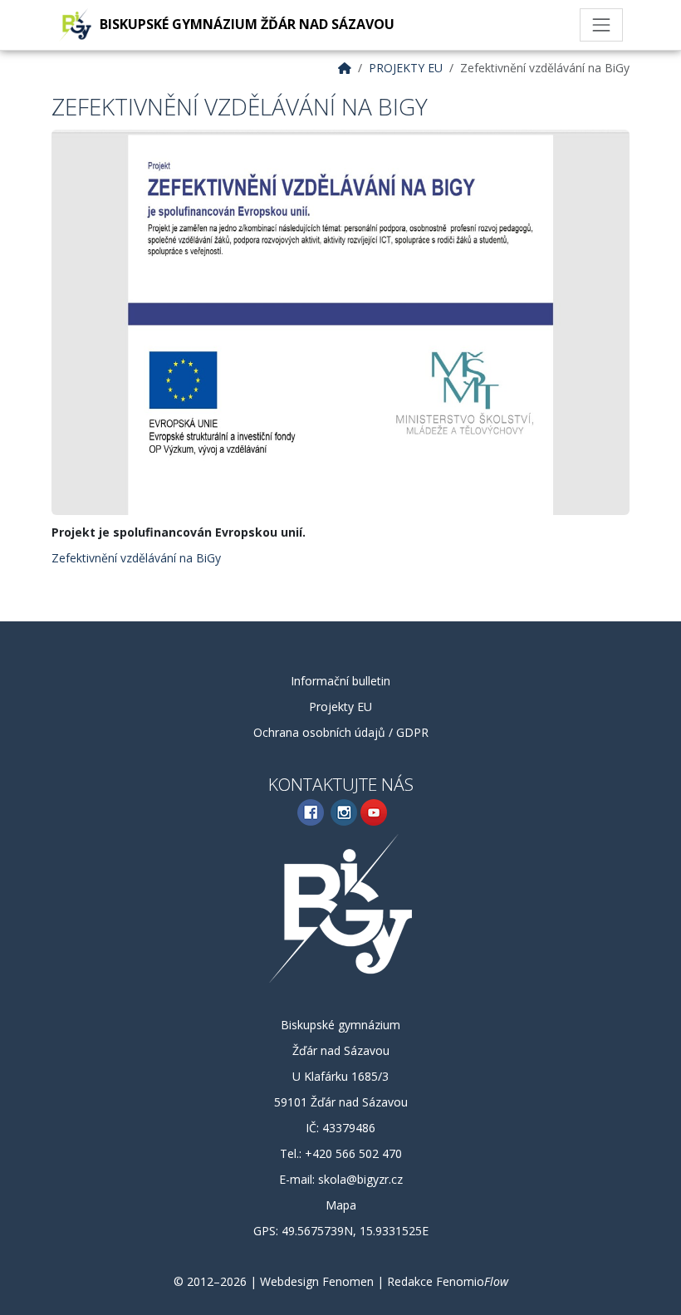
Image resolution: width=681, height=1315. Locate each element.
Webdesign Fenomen (317, 1281)
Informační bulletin (340, 681)
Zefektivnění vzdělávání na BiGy (136, 558)
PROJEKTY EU (406, 68)
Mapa (341, 1205)
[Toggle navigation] (601, 25)
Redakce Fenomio (447, 1281)
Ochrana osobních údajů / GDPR (341, 732)
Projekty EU (340, 706)
